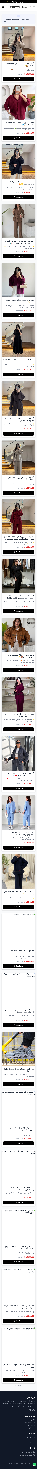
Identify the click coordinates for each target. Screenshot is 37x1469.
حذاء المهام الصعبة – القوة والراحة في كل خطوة (18, 1366)
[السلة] (3, 7)
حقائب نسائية (31, 1442)
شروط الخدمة (31, 1425)
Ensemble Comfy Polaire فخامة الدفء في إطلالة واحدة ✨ (18, 892)
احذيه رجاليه (32, 1440)
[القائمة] (33, 7)
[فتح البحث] (30, 7)
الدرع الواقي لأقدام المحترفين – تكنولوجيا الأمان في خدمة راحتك (19, 1129)
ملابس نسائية (31, 1437)
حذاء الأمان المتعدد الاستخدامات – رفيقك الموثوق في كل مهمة (19, 1306)
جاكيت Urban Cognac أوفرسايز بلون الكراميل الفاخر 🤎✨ (21, 656)
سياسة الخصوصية (30, 1422)
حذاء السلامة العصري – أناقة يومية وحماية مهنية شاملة (21, 1188)
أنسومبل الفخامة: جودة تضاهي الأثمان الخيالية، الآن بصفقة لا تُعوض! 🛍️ (19, 242)
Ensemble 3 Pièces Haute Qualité (22, 950)
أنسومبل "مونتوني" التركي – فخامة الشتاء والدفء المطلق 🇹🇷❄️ (21, 774)
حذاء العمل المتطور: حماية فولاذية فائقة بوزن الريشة (19, 1070)
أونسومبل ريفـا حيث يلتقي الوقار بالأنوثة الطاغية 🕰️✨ (19, 64)
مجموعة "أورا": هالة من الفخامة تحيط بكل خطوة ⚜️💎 (20, 123)
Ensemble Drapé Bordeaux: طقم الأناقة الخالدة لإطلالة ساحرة (19, 715)
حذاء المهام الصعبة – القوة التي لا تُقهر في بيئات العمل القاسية (19, 1011)
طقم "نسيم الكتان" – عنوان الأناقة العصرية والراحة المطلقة (21, 833)
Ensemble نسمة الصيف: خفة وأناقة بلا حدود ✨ (20, 301)
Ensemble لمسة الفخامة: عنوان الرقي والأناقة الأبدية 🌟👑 (20, 183)
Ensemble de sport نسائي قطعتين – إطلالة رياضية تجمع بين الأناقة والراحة (20, 597)
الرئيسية (33, 1420)
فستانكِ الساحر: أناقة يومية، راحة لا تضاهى (18, 359)
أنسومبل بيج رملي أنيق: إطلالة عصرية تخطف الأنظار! (20, 478)
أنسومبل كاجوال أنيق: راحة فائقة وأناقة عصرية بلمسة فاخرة (19, 419)
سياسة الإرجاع (31, 1428)
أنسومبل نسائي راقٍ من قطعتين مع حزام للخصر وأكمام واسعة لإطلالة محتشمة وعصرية (19, 539)
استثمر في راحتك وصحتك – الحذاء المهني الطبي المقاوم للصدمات (19, 1247)
